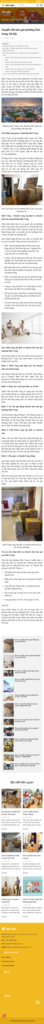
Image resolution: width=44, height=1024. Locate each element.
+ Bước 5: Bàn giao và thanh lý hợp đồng (17, 71)
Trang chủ (5, 20)
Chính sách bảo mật (8, 961)
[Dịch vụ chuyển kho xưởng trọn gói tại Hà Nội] (11, 842)
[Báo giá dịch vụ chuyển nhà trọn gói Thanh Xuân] (11, 798)
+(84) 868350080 (9, 940)
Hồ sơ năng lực (6, 957)
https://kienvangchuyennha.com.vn (16, 947)
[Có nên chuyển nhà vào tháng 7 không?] (33, 798)
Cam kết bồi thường (8, 966)
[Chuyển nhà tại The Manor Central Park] (11, 886)
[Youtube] (39, 1)
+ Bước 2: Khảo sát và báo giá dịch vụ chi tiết (18, 62)
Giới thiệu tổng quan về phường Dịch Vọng (16, 46)
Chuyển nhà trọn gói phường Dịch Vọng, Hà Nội (22, 20)
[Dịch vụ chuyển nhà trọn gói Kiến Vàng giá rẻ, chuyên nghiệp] (8, 5)
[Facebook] (37, 1)
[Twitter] (41, 1)
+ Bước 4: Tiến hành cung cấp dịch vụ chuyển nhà (19, 69)
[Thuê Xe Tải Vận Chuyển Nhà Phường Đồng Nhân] (33, 886)
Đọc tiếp (4, 829)
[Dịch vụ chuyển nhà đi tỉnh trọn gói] (33, 842)
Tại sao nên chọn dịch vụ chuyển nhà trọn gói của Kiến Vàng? (21, 73)
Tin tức (12, 20)
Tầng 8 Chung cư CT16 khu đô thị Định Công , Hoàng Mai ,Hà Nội (20, 935)
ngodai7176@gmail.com (12, 944)
